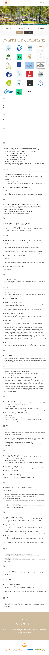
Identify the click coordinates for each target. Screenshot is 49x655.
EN (43, 2)
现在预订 (20, 32)
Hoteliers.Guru (27, 630)
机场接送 (29, 32)
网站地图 (28, 632)
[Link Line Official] (25, 623)
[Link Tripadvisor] (28, 623)
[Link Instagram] (21, 623)
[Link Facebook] (18, 623)
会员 (24, 632)
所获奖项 (20, 632)
